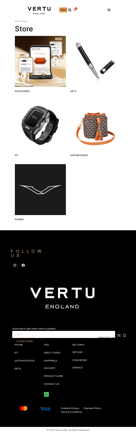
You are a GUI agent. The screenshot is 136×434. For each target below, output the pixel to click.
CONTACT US (51, 384)
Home (17, 21)
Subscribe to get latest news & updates (34, 329)
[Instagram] (15, 265)
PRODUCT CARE (53, 376)
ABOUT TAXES (52, 353)
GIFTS (17, 369)
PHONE (18, 345)
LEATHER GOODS (24, 361)
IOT (16, 353)
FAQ (46, 345)
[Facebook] (23, 265)
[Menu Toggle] (109, 9)
